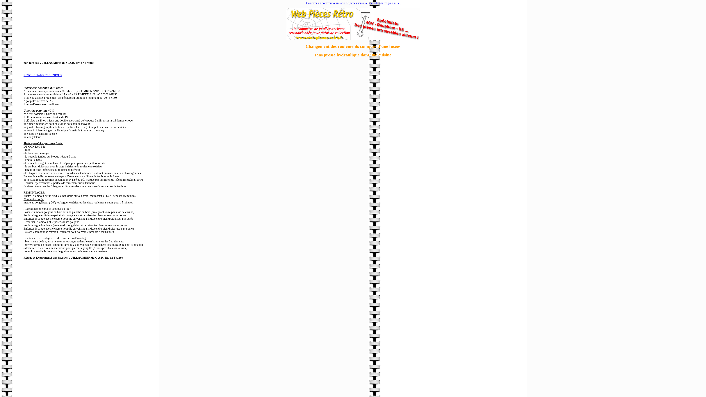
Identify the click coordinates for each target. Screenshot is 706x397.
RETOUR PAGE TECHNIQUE (43, 75)
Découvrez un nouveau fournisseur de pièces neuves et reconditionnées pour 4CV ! (353, 3)
